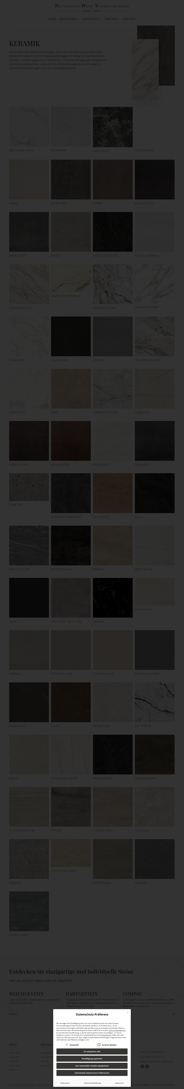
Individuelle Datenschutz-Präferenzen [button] (92, 1073)
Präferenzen (65, 1083)
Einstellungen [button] (106, 1035)
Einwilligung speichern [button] (92, 1058)
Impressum (119, 1083)
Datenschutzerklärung (117, 1030)
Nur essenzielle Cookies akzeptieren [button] (92, 1065)
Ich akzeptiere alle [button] (92, 1051)
